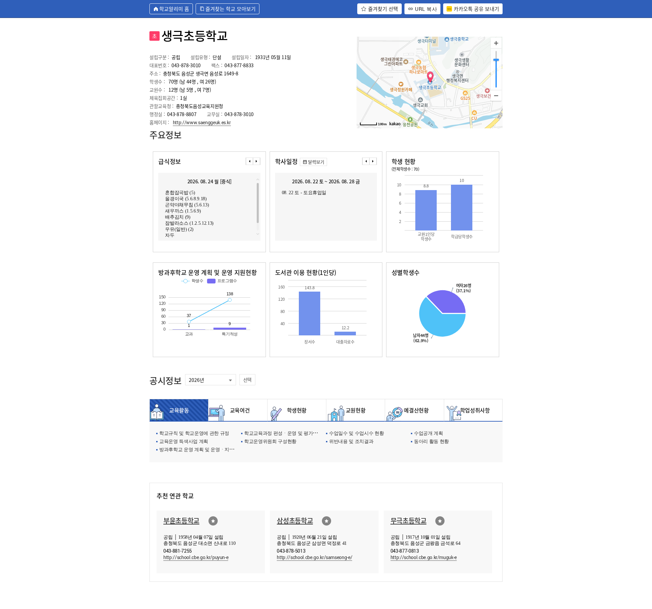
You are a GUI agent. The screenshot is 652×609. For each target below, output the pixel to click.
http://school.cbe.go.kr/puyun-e (195, 557)
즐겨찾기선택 (213, 521)
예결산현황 (414, 410)
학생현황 (297, 410)
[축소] (496, 95)
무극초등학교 (409, 520)
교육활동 (179, 410)
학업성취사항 (473, 410)
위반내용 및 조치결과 (351, 441)
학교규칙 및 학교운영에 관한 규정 (194, 433)
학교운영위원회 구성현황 (270, 441)
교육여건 (238, 410)
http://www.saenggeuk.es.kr (202, 122)
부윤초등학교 (181, 520)
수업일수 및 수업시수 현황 (356, 433)
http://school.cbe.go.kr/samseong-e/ (314, 557)
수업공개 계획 (428, 433)
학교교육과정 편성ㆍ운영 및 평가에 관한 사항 (291, 433)
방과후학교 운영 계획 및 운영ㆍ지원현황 (201, 450)
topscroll (257, 179)
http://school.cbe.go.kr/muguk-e (424, 557)
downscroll (257, 233)
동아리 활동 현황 (431, 441)
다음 (256, 161)
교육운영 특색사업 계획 (183, 441)
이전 (249, 161)
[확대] (496, 43)
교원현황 (356, 410)
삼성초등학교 (295, 520)
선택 (247, 379)
